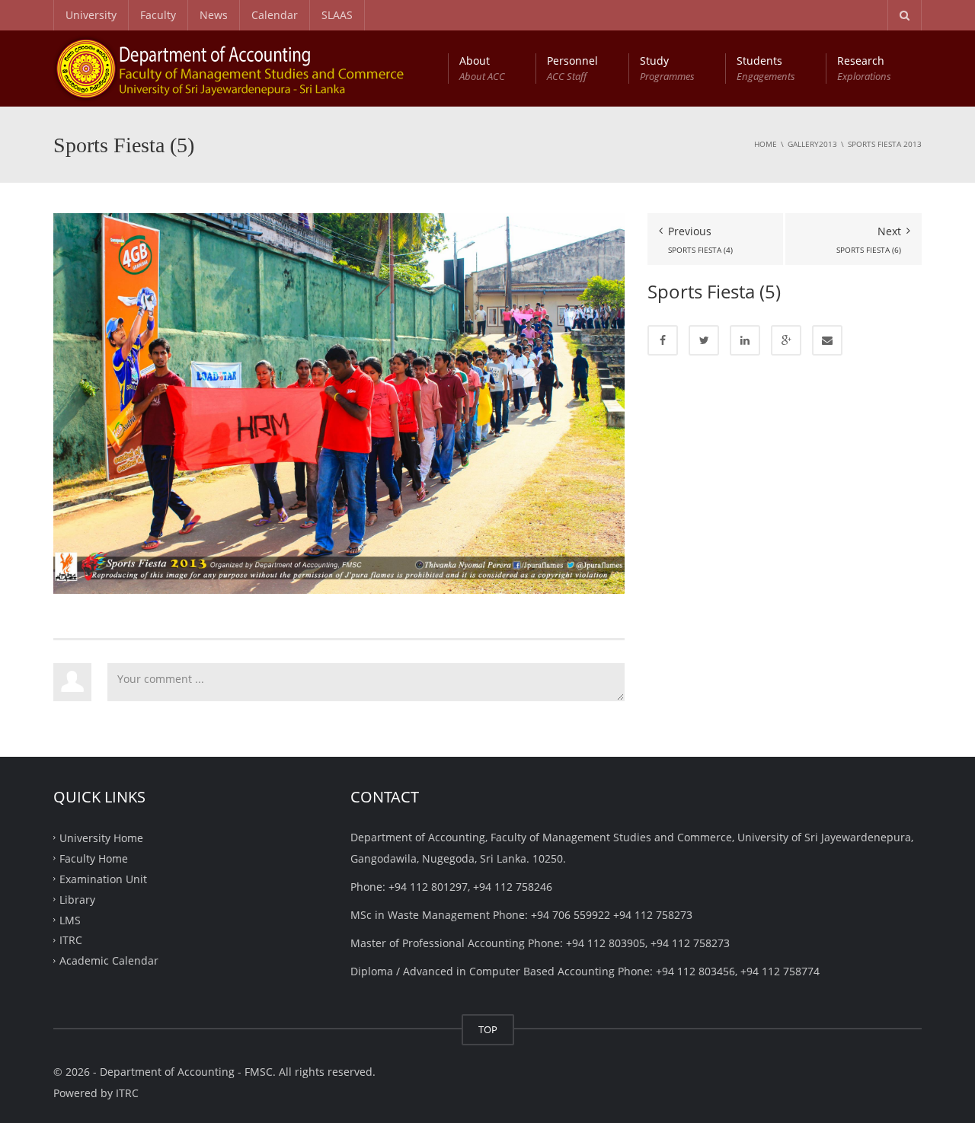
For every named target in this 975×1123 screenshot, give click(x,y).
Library (77, 899)
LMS (70, 919)
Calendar (274, 15)
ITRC (70, 940)
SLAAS (337, 15)
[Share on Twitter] (704, 340)
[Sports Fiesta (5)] (339, 402)
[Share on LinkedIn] (745, 340)
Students (766, 68)
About (482, 68)
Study (667, 68)
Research (864, 68)
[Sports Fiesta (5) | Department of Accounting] (246, 68)
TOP (487, 1029)
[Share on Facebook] (662, 340)
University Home (101, 838)
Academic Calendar (108, 960)
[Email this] (827, 340)
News (214, 15)
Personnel (572, 68)
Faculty (158, 15)
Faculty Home (93, 858)
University (91, 15)
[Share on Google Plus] (786, 340)
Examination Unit (103, 879)
